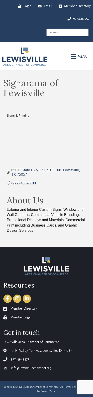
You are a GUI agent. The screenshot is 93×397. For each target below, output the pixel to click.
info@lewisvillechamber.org (31, 368)
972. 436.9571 (20, 359)
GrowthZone (48, 391)
